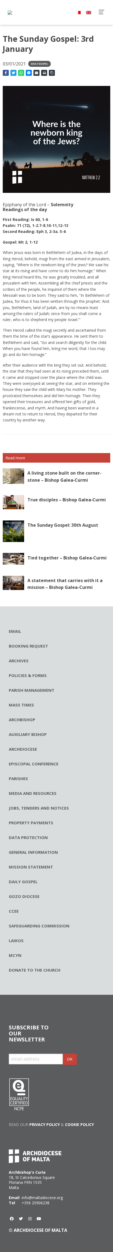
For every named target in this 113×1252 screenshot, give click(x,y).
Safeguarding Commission (39, 925)
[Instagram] (30, 1219)
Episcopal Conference (33, 763)
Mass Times (21, 705)
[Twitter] (21, 1219)
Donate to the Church (34, 970)
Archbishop (22, 719)
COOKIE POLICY (79, 1124)
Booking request (28, 646)
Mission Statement (31, 867)
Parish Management (31, 690)
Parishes (18, 778)
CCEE (14, 911)
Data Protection (28, 837)
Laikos (16, 940)
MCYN (15, 955)
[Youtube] (39, 1219)
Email (15, 631)
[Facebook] (12, 1219)
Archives (19, 660)
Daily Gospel (39, 63)
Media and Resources (32, 793)
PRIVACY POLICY (44, 1124)
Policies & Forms (28, 675)
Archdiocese (23, 749)
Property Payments (31, 822)
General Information (33, 852)
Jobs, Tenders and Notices (39, 808)
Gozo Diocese (24, 896)
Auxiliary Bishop (28, 734)
